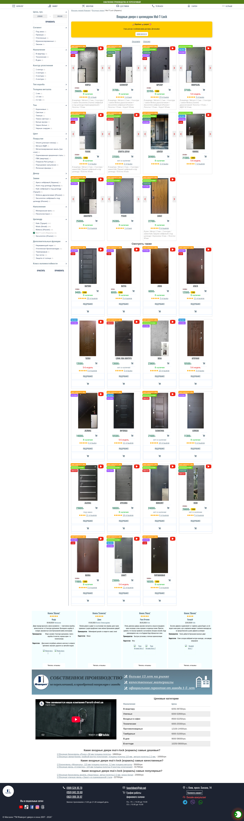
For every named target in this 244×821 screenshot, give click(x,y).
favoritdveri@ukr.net (136, 788)
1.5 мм (40, 97)
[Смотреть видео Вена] (172, 322)
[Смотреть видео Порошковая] (172, 539)
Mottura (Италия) (44, 230)
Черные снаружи (44, 128)
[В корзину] (98, 90)
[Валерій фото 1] (190, 649)
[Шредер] (159, 64)
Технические (42, 57)
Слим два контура (124, 358)
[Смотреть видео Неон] (208, 466)
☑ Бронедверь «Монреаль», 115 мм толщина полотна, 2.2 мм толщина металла (94, 764)
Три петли (41, 255)
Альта (195, 285)
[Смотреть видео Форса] (100, 48)
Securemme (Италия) (46, 236)
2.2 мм (40, 100)
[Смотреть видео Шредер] (172, 48)
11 (195, 298)
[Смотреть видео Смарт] (136, 539)
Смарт (123, 575)
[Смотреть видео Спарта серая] (136, 115)
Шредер (159, 84)
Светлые (40, 112)
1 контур (40, 69)
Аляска (195, 430)
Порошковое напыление (47, 165)
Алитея (160, 151)
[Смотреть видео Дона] (172, 250)
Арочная (195, 358)
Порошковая (159, 575)
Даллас (88, 502)
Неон (196, 502)
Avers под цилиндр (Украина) (49, 186)
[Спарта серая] (123, 130)
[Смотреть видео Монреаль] (208, 48)
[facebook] (31, 808)
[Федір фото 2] (60, 654)
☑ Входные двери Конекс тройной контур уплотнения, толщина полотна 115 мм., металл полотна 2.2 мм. (106, 757)
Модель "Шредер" (54, 613)
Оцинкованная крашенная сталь (50, 155)
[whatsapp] (201, 803)
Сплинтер (124, 84)
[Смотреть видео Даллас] (100, 466)
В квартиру (41, 54)
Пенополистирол (44, 214)
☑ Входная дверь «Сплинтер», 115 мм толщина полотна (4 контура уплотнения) (95, 767)
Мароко (88, 285)
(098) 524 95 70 (142, 34)
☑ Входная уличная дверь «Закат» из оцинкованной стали (84, 777)
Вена (160, 358)
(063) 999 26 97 (74, 796)
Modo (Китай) (43, 226)
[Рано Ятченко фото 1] (139, 649)
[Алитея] (159, 130)
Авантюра (88, 215)
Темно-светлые (43, 119)
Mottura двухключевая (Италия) (50, 195)
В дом (39, 60)
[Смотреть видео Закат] (172, 179)
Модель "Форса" (144, 613)
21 (89, 97)
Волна (87, 575)
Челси (87, 358)
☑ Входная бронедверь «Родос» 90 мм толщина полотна (84, 754)
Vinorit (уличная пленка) (47, 143)
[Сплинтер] (123, 64)
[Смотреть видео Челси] (100, 322)
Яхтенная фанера (44, 168)
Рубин (123, 215)
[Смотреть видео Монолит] (172, 466)
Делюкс (88, 430)
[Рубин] (123, 195)
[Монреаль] (195, 64)
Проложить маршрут (194, 792)
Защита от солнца (44, 258)
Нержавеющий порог (46, 245)
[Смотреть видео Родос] (100, 115)
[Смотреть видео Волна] (100, 539)
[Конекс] (195, 130)
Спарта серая (123, 151)
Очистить (41, 270)
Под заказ (41, 32)
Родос (87, 151)
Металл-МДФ (42, 146)
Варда (123, 285)
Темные (40, 116)
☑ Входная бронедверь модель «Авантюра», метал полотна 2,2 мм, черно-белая (95, 775)
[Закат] (159, 195)
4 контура (41, 79)
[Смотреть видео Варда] (136, 250)
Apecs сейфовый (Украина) (48, 182)
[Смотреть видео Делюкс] (100, 394)
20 (88, 298)
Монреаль (195, 84)
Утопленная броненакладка (49, 249)
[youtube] (21, 808)
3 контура (41, 76)
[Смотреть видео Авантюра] (100, 179)
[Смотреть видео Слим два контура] (136, 322)
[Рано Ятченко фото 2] (150, 649)
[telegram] (186, 803)
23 (160, 97)
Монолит (159, 502)
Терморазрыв (42, 252)
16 (124, 515)
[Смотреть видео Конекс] (208, 115)
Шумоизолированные (46, 41)
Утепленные (42, 38)
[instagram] (37, 808)
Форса (88, 84)
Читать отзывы (54, 665)
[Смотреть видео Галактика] (172, 394)
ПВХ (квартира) (43, 158)
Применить (50, 21)
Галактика (159, 430)
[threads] (42, 808)
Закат (159, 215)
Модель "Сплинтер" (99, 613)
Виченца (123, 430)
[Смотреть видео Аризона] (136, 466)
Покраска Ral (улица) (46, 162)
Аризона (123, 502)
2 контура (41, 73)
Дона (159, 285)
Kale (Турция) (43, 223)
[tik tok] (26, 808)
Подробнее (88, 303)
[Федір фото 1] (48, 654)
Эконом (40, 44)
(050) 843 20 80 (74, 792)
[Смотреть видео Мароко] (100, 250)
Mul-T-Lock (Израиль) (46, 233)
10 (160, 371)
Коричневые (42, 109)
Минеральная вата (45, 211)
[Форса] (87, 64)
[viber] (194, 803)
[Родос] (87, 130)
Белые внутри (43, 122)
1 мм (39, 93)
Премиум (41, 35)
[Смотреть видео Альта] (208, 250)
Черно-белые (42, 125)
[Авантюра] (87, 195)
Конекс (196, 151)
